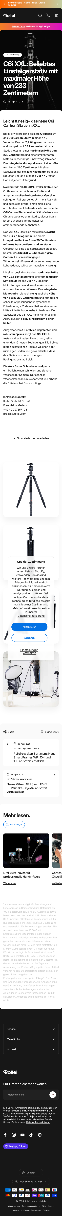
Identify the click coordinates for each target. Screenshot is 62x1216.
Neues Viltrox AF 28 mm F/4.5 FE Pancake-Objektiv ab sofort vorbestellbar (27, 788)
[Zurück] (4, 4)
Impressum (17, 1210)
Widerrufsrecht (14, 1206)
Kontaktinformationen (32, 1210)
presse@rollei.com (14, 413)
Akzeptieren (29, 626)
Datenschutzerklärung (31, 615)
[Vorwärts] (57, 4)
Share (11, 731)
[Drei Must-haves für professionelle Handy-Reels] (26, 850)
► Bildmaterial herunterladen (31, 438)
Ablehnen (29, 637)
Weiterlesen (9, 883)
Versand (51, 1206)
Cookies (46, 1210)
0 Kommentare (52, 731)
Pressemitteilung (12, 55)
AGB (44, 1206)
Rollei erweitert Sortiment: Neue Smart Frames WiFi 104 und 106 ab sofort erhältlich (34, 757)
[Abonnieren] (52, 1094)
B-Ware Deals (18, 26)
